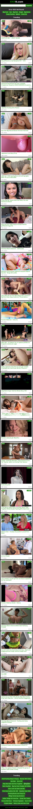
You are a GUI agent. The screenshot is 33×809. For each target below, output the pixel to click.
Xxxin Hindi (28, 801)
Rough (21, 12)
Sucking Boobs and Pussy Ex (16, 793)
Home (7, 807)
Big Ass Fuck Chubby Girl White (21, 786)
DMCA (16, 807)
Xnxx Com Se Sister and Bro (16, 788)
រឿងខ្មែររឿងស (27, 783)
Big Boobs (27, 12)
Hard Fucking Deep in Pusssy (10, 779)
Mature (18, 14)
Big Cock (5, 12)
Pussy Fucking (10, 14)
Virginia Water (8, 803)
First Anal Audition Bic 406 (10, 791)
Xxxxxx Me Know (7, 801)
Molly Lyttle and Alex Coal (21, 803)
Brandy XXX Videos (25, 779)
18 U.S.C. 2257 (23, 807)
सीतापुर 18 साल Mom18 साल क (16, 796)
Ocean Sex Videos (25, 798)
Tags (11, 807)
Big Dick (15, 12)
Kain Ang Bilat (7, 786)
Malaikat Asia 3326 (25, 791)
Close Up (24, 14)
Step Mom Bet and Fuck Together (12, 783)
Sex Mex (13, 781)
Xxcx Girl (19, 781)
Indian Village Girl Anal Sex (10, 798)
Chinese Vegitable (18, 801)
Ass (11, 12)
